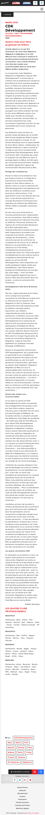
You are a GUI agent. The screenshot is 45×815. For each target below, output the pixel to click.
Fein (26, 743)
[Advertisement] (22, 708)
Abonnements (22, 793)
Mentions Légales (22, 808)
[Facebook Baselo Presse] (35, 3)
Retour (8, 14)
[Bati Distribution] (26, 3)
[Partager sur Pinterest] (30, 780)
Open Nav (42, 9)
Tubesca (21, 757)
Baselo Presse (22, 787)
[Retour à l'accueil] (5, 3)
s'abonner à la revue (21, 772)
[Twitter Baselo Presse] (42, 3)
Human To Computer (33, 813)
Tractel (11, 757)
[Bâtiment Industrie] (16, 3)
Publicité (22, 790)
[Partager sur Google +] (25, 780)
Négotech (27, 762)
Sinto (20, 752)
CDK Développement (23, 738)
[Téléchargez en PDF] (41, 771)
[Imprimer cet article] (35, 771)
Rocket (21, 748)
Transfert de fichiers (22, 805)
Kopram (11, 748)
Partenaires (22, 799)
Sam (30, 748)
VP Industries (14, 762)
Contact (22, 796)
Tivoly (29, 752)
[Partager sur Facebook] (20, 780)
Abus (10, 743)
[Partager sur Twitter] (15, 780)
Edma (18, 743)
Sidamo (11, 752)
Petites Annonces (22, 802)
